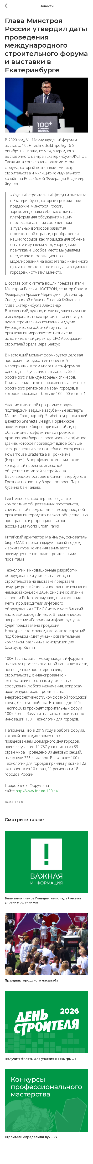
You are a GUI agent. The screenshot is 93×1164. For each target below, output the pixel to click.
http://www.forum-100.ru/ (37, 791)
